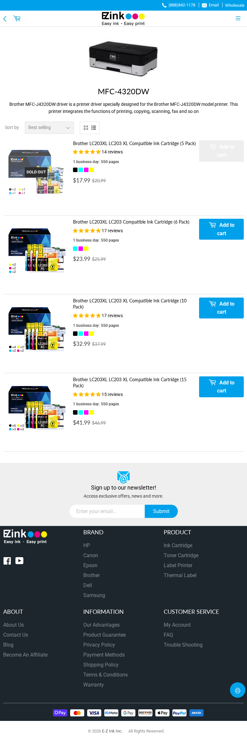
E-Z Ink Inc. (112, 731)
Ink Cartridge (178, 545)
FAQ (168, 635)
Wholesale (234, 5)
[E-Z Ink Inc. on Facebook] (7, 562)
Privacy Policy (99, 645)
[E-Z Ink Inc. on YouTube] (19, 562)
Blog (8, 645)
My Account (177, 625)
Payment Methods (104, 655)
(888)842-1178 (182, 5)
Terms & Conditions (105, 675)
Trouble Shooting (183, 645)
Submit (161, 511)
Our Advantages (101, 625)
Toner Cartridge (181, 555)
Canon (90, 555)
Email (214, 5)
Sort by (12, 127)
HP (86, 545)
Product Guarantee (104, 635)
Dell (87, 585)
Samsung (94, 595)
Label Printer (178, 565)
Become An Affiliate (25, 655)
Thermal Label (180, 575)
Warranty (93, 685)
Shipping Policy (101, 665)
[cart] (18, 18)
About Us (13, 625)
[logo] (123, 18)
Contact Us (15, 635)
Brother (91, 575)
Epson (90, 565)
